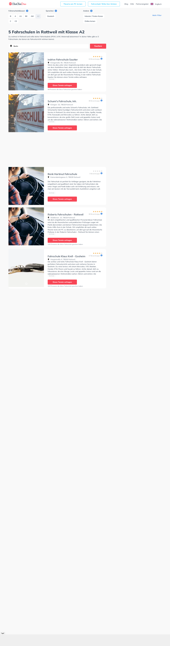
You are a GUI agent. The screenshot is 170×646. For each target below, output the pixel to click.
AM (32, 16)
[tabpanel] (26, 71)
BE (26, 16)
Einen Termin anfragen (62, 85)
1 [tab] (26, 87)
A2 (38, 16)
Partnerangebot (142, 4)
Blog (126, 4)
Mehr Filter (157, 15)
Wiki (132, 4)
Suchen (98, 46)
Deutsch (50, 16)
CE (16, 21)
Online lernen (90, 21)
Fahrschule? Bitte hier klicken (104, 4)
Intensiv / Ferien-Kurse (94, 16)
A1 (20, 16)
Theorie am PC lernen (72, 4)
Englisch (158, 4)
